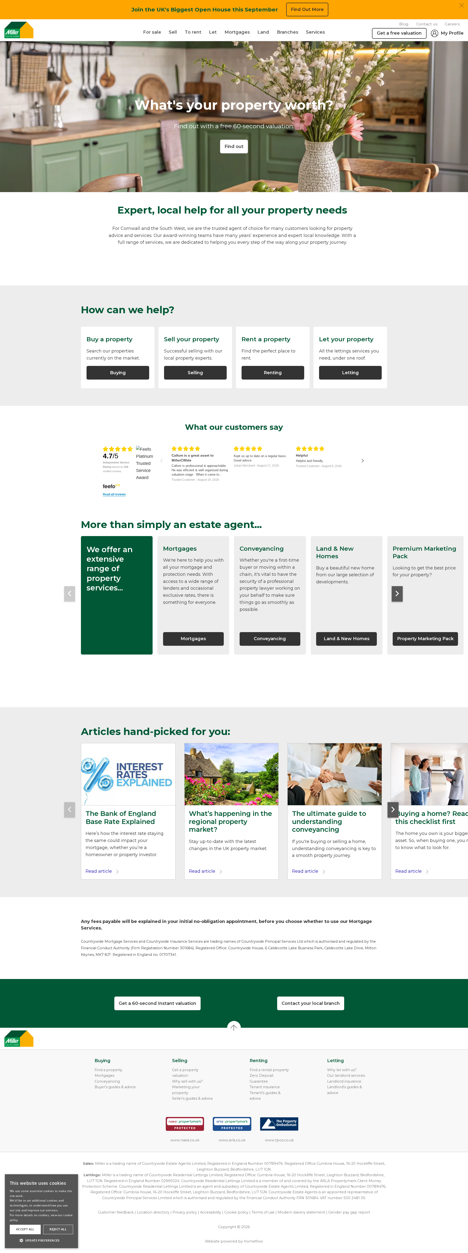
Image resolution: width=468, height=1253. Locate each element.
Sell (173, 32)
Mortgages (237, 32)
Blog (404, 24)
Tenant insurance (265, 1087)
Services (315, 32)
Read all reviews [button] (114, 494)
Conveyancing (107, 1081)
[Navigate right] (363, 461)
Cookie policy (236, 1212)
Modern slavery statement (301, 1212)
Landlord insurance (344, 1081)
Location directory (153, 1212)
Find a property (108, 1070)
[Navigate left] (161, 461)
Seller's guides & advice (192, 1098)
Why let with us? (342, 1070)
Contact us (426, 24)
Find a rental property (269, 1070)
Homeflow (253, 1241)
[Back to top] (31, 1038)
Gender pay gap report (349, 1212)
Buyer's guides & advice (115, 1087)
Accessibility (210, 1212)
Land (263, 32)
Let (213, 32)
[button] (41, 1240)
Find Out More (307, 9)
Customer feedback (116, 1212)
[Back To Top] (234, 1028)
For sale (152, 32)
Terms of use (263, 1212)
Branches (287, 32)
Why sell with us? (187, 1081)
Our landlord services (346, 1075)
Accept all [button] (25, 1229)
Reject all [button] (58, 1229)
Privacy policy (185, 1212)
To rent (193, 32)
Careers (452, 24)
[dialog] (41, 1211)
